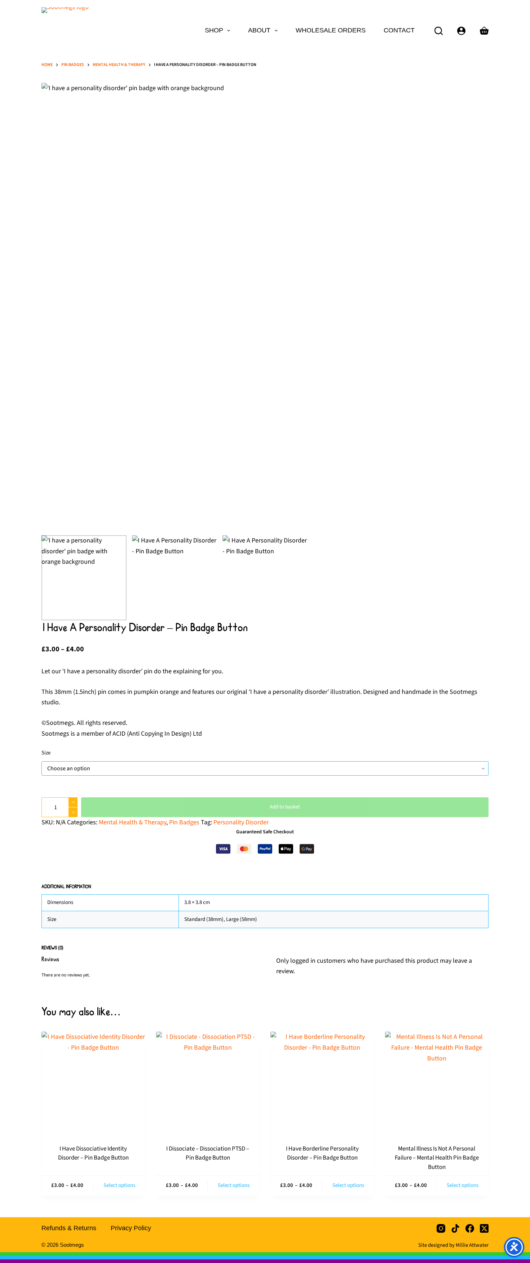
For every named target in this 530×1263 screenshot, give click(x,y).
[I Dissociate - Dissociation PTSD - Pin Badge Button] (208, 1083)
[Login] (461, 31)
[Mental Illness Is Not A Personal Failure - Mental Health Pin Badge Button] (437, 1083)
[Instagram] (441, 1228)
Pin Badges (184, 822)
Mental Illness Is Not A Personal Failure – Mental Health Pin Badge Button (437, 1157)
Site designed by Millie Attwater (453, 1245)
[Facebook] (469, 1228)
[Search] (438, 31)
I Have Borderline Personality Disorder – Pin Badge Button (322, 1153)
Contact (399, 30)
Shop (214, 30)
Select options (119, 1185)
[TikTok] (455, 1228)
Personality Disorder (241, 822)
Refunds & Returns (68, 1228)
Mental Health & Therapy (132, 822)
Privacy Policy (131, 1228)
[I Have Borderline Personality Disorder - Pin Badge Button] (322, 1083)
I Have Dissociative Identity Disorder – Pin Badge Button (93, 1153)
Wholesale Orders (331, 30)
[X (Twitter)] (484, 1228)
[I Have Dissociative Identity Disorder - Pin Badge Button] (93, 1083)
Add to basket (285, 807)
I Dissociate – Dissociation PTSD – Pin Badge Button (207, 1153)
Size (45, 753)
